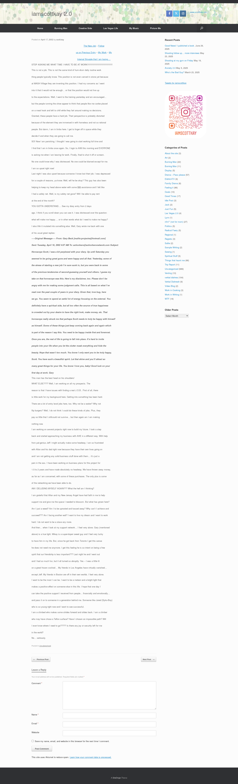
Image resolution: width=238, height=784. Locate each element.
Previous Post (41, 659)
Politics (168, 226)
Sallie (167, 243)
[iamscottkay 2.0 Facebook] (169, 13)
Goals (167, 191)
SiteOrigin (117, 777)
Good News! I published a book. (180, 45)
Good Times (170, 196)
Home (40, 28)
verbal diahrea (171, 277)
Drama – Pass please (175, 174)
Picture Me (155, 28)
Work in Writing (172, 294)
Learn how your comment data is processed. (90, 757)
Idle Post (169, 200)
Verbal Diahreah (172, 281)
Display (168, 170)
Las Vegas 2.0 (171, 213)
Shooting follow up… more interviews (182, 53)
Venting (168, 273)
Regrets (168, 238)
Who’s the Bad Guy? (174, 72)
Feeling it (169, 187)
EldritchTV (170, 178)
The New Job (90, 45)
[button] (201, 28)
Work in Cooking (172, 290)
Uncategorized (45, 645)
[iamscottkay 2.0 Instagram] (183, 13)
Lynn (167, 217)
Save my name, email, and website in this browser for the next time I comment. (72, 741)
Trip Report (170, 264)
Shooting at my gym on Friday (179, 60)
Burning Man (60, 28)
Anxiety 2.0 (170, 67)
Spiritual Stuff (171, 255)
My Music (134, 28)
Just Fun (169, 208)
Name (35, 714)
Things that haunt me (175, 260)
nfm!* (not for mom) (174, 221)
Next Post (148, 659)
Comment (37, 683)
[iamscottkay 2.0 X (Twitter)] (176, 13)
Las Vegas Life (110, 28)
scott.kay (60, 39)
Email (35, 723)
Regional (169, 234)
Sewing (168, 251)
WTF (167, 298)
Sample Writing (172, 247)
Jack (167, 204)
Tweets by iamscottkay (176, 82)
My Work (102, 52)
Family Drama (171, 183)
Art (166, 157)
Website (35, 732)
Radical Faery (171, 230)
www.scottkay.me (198, 12)
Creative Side (85, 28)
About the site (171, 153)
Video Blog (170, 285)
